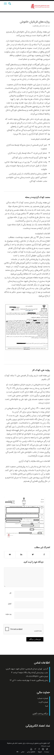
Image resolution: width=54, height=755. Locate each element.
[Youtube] (31, 749)
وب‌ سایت (8, 614)
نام (10, 593)
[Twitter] (47, 749)
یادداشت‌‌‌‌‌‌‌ (36, 26)
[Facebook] (39, 749)
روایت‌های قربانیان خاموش (35, 22)
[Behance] (35, 749)
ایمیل (9, 603)
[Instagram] (43, 749)
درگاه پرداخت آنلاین (40, 714)
